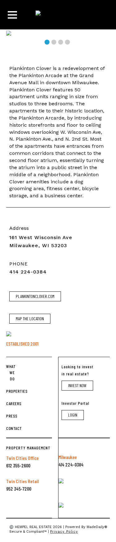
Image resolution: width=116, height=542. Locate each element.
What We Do (10, 372)
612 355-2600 (18, 465)
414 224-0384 (28, 272)
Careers (10, 403)
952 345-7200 (18, 489)
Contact (10, 428)
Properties (10, 391)
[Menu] (12, 15)
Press (10, 415)
